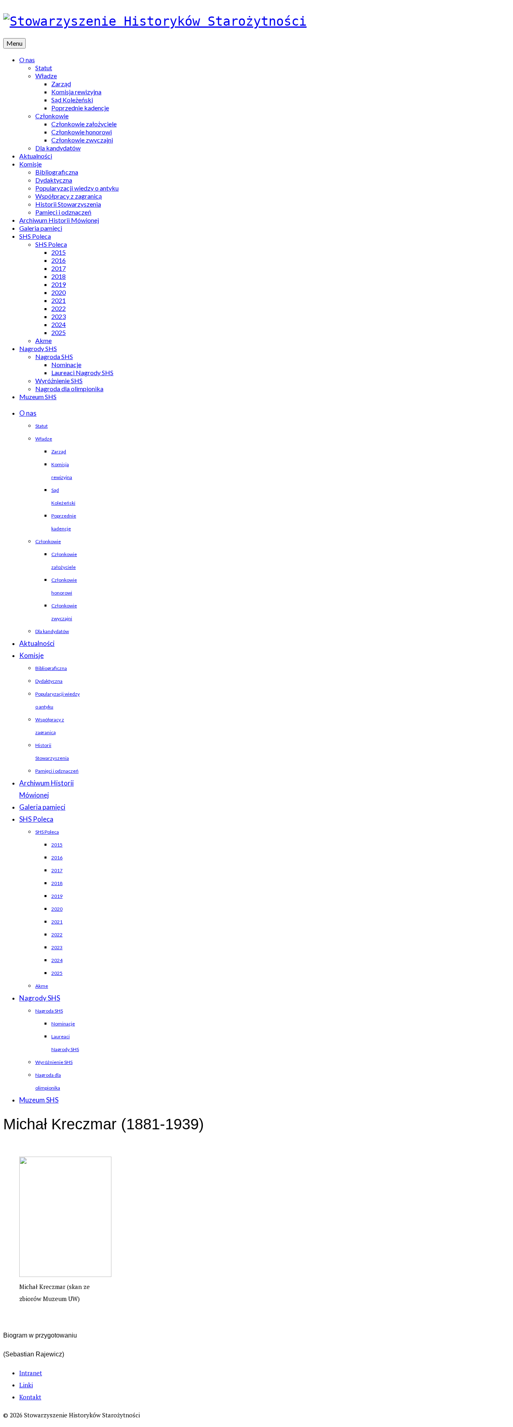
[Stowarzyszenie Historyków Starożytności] (256, 21)
